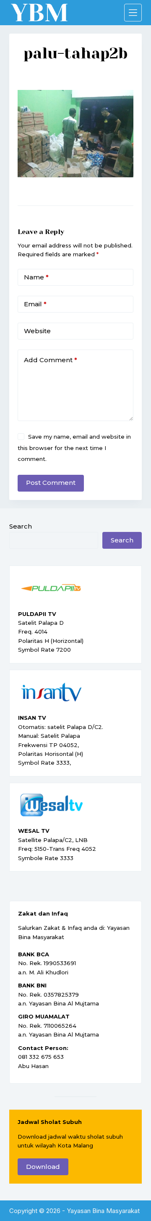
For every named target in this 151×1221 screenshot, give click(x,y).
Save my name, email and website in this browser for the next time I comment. (74, 447)
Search (20, 526)
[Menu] (133, 12)
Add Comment (50, 360)
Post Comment (51, 483)
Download (43, 1167)
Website (37, 331)
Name (36, 277)
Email (35, 304)
